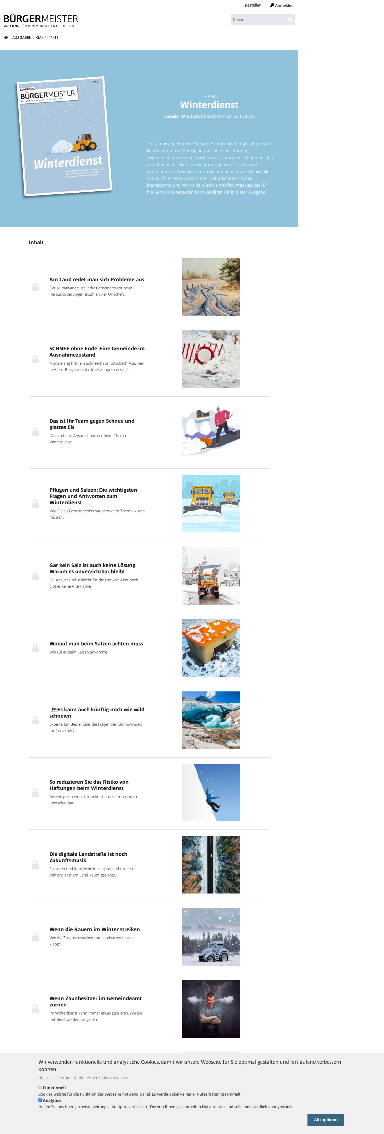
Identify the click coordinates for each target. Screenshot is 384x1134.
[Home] (41, 18)
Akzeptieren (326, 1120)
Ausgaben (22, 38)
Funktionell (54, 1087)
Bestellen (253, 5)
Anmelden (284, 5)
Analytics (52, 1100)
